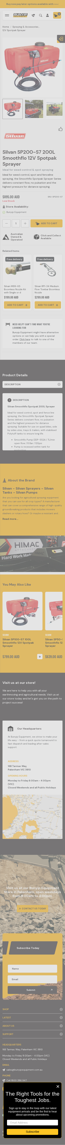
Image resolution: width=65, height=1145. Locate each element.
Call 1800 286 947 (16, 1080)
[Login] (47, 15)
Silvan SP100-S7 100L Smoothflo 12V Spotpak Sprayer (18, 642)
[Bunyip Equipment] (20, 15)
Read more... (10, 519)
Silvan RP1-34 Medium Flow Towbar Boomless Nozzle (47, 289)
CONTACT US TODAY (33, 908)
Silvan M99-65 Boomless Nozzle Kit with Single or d (15, 289)
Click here (25, 339)
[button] (60, 128)
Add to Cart (15, 304)
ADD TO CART (48, 223)
